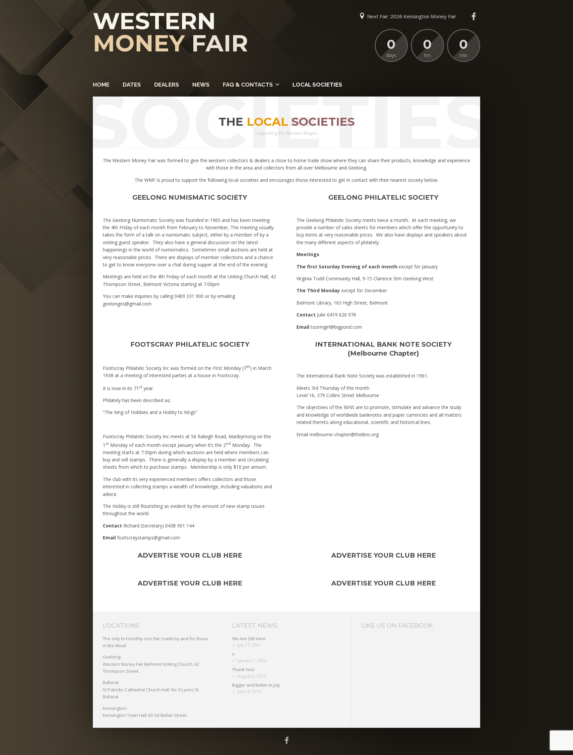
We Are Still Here (249, 639)
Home (101, 84)
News (201, 84)
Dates (132, 84)
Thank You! (243, 669)
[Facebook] (473, 16)
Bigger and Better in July (256, 685)
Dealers (166, 84)
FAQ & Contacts (248, 84)
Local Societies (317, 84)
